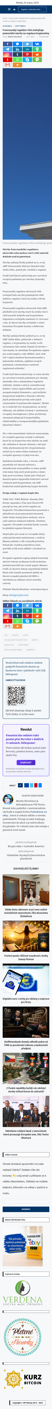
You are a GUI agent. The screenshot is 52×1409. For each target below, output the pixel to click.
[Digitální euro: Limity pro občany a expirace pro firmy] (26, 979)
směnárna (31, 650)
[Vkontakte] (37, 44)
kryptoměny (23, 645)
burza (25, 635)
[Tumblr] (17, 54)
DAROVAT (25, 762)
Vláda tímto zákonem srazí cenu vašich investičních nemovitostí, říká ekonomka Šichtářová (26, 913)
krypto (35, 640)
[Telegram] (7, 49)
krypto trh (9, 645)
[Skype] (27, 59)
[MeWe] (27, 49)
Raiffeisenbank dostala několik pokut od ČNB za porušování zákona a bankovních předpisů (26, 1045)
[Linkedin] (17, 49)
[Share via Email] (40, 785)
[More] (17, 65)
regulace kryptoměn (13, 650)
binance (15, 635)
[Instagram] (7, 54)
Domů (5, 18)
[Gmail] (7, 65)
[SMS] (37, 59)
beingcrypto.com (18, 595)
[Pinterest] (27, 54)
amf (6, 635)
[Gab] (37, 49)
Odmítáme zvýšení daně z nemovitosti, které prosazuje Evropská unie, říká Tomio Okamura (26, 1134)
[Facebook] (7, 44)
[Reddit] (37, 54)
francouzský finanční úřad (15, 640)
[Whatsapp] (17, 59)
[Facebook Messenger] (17, 44)
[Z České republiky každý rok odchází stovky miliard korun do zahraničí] (26, 1068)
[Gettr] (7, 59)
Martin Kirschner (15, 37)
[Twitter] (27, 44)
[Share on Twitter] (31, 785)
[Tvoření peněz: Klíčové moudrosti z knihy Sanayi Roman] (26, 936)
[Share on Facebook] (26, 785)
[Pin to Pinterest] (35, 785)
